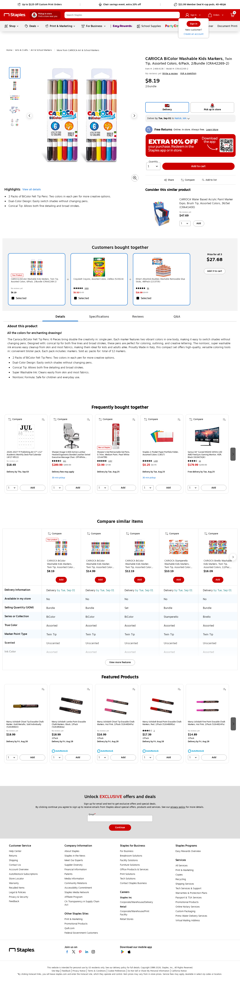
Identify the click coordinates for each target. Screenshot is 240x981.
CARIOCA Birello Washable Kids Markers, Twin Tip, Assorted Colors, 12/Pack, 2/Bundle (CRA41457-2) (218, 564)
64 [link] (200, 461)
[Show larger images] (134, 177)
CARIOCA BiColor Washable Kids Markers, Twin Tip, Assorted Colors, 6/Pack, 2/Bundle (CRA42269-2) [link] (35, 280)
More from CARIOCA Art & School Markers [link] (78, 50)
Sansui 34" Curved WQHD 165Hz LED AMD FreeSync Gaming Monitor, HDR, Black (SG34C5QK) (205, 455)
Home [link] (9, 50)
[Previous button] (29, 115)
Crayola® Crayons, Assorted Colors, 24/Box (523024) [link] (98, 279)
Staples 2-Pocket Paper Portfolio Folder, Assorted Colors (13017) (161, 453)
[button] (176, 15)
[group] (26, 454)
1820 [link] (87, 288)
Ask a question (188, 73)
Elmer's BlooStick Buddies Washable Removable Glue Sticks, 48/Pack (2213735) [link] (160, 280)
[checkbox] (37, 298)
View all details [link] (31, 189)
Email (92, 814)
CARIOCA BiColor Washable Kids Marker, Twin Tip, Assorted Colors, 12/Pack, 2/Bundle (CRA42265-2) (100, 564)
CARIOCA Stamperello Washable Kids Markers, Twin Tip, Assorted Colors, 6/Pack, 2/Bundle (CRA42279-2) (178, 564)
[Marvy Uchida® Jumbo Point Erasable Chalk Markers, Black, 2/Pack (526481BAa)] (71, 706)
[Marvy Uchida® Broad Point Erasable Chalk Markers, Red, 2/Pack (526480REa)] (162, 706)
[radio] (167, 107)
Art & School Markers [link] (41, 50)
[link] (39, 4)
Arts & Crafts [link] (21, 50)
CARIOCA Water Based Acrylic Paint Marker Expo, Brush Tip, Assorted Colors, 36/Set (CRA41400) (206, 203)
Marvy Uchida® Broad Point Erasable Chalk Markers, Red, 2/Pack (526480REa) (162, 723)
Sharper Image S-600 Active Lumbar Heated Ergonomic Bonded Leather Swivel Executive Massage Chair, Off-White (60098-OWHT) (71, 455)
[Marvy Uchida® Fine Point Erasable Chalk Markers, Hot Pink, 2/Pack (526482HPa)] (207, 706)
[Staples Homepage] (15, 15)
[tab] (60, 316)
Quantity (153, 162)
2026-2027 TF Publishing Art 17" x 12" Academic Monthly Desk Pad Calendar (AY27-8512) (24, 455)
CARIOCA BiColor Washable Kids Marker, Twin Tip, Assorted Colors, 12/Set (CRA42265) (139, 564)
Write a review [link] (170, 73)
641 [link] (64, 461)
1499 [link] (156, 461)
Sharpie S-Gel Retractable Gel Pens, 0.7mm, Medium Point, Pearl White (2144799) (113, 455)
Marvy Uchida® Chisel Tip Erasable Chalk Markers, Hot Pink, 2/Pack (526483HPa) (115, 723)
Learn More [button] (212, 129)
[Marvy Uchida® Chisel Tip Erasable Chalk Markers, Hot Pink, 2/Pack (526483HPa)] (117, 706)
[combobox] (122, 15)
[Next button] (134, 115)
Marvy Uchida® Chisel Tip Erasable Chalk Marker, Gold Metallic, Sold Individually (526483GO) (25, 724)
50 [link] (148, 288)
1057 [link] (110, 461)
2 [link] (154, 731)
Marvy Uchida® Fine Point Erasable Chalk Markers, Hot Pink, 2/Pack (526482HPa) (206, 723)
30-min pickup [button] (58, 477)
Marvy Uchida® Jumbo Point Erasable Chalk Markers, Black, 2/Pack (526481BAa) (69, 724)
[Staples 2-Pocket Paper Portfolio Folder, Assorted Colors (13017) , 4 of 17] (162, 436)
